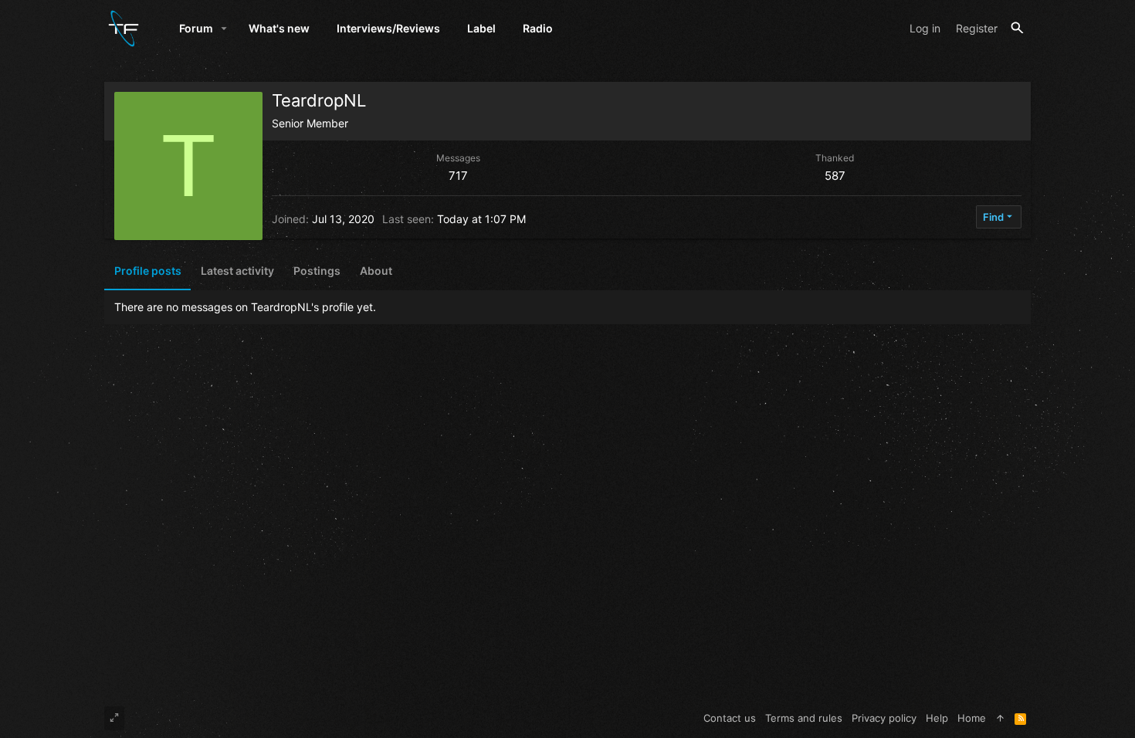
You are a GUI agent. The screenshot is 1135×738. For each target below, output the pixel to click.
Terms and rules (803, 718)
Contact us (729, 718)
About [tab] (376, 270)
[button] (224, 28)
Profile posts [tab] (147, 270)
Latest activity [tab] (237, 270)
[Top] (1000, 718)
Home (971, 718)
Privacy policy (884, 718)
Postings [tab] (316, 270)
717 (458, 175)
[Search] (1017, 28)
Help (937, 718)
